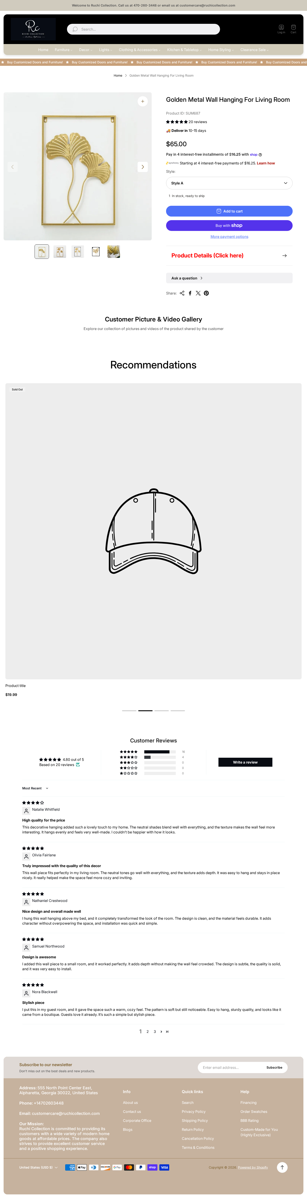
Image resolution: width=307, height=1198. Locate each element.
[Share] (182, 293)
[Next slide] (142, 167)
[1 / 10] (42, 251)
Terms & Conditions (198, 1147)
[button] (177, 122)
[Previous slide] (12, 167)
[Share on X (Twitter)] (198, 293)
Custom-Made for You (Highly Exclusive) (259, 1132)
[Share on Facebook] (190, 293)
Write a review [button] (245, 762)
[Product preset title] (153, 531)
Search (188, 1102)
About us (130, 1102)
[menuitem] (43, 50)
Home (118, 75)
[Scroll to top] (282, 1167)
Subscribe (274, 1067)
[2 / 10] (60, 251)
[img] (33, 802)
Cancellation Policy (198, 1138)
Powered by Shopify (253, 1167)
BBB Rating (249, 1120)
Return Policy (193, 1129)
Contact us (132, 1111)
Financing (248, 1102)
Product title (15, 685)
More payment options (229, 237)
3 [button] (155, 1031)
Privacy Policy (194, 1111)
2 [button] (148, 1031)
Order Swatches (253, 1111)
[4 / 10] (96, 251)
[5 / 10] (114, 251)
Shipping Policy (195, 1120)
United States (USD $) (248, 29)
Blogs (127, 1129)
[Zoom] (142, 101)
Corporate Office (137, 1120)
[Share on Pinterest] (206, 293)
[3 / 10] (78, 251)
